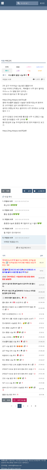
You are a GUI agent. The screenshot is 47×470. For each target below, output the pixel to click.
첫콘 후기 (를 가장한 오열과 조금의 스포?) (17, 319)
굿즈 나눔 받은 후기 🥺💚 (11, 378)
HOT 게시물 (21, 400)
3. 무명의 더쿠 (8, 219)
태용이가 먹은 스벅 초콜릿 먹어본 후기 (16, 365)
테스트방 (10, 462)
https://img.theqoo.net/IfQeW (15, 131)
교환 (18, 71)
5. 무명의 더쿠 (8, 238)
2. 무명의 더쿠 (8, 210)
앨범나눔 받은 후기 (9, 394)
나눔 (29, 71)
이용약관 (12, 460)
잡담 (18, 67)
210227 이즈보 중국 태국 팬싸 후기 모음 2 (18, 369)
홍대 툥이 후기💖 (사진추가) (12, 302)
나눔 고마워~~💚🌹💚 (10, 337)
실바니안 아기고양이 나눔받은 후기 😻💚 (17, 387)
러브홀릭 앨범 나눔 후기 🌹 (12, 342)
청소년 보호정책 (34, 460)
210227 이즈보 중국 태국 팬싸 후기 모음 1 (17, 374)
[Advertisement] (23, 35)
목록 (7, 191)
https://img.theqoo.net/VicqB (14, 100)
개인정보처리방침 (22, 460)
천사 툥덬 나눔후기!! (9, 328)
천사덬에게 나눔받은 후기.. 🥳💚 (14, 323)
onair (40, 71)
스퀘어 (28, 67)
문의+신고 (17, 462)
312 (8, 265)
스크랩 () (41, 191)
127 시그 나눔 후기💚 (10, 383)
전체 (7, 67)
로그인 (42, 3)
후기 (7, 71)
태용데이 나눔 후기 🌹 (10, 355)
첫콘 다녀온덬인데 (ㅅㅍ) (11, 314)
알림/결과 (39, 67)
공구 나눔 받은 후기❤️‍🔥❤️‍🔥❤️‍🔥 (12, 346)
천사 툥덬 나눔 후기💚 (10, 360)
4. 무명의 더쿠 (8, 229)
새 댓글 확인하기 (24, 248)
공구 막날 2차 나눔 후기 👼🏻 (12, 351)
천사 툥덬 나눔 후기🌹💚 (11, 332)
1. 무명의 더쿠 (8, 201)
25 (25, 298)
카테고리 (6, 61)
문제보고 (26, 462)
